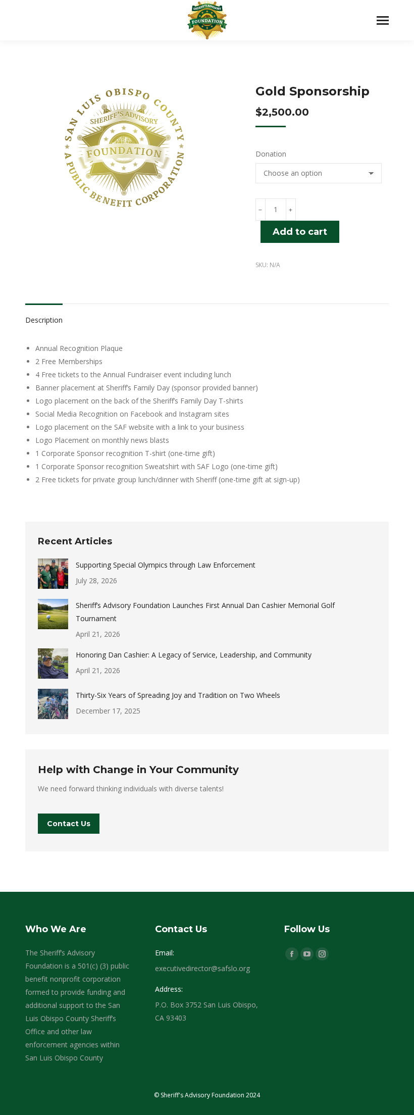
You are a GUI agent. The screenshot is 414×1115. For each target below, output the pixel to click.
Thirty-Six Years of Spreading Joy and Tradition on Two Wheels (178, 695)
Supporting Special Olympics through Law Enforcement (165, 565)
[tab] (44, 315)
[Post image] (53, 574)
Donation (270, 154)
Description (44, 320)
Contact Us (68, 823)
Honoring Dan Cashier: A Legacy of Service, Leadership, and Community (194, 655)
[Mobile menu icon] (383, 20)
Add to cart (300, 231)
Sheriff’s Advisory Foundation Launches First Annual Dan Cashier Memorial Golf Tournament (205, 611)
